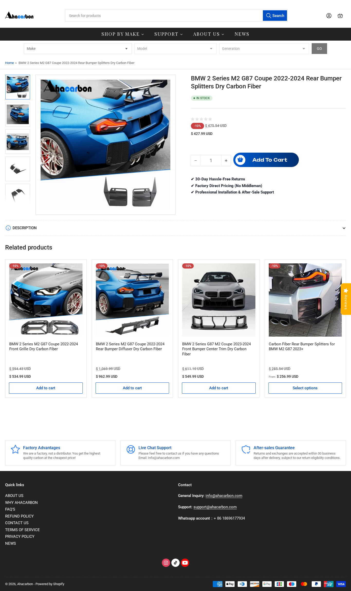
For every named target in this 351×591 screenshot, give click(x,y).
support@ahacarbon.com (215, 507)
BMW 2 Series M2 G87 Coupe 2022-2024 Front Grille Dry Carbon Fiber (43, 347)
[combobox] (176, 16)
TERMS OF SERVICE (22, 530)
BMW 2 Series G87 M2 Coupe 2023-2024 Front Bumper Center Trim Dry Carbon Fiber (216, 349)
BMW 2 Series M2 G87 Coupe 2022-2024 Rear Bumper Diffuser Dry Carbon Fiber (130, 347)
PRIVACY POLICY (19, 536)
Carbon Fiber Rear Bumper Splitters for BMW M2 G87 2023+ (302, 347)
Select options (305, 388)
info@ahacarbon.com (224, 495)
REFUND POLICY (19, 516)
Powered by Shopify (49, 584)
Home (9, 63)
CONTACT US (17, 523)
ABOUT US (14, 495)
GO (319, 49)
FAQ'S (10, 509)
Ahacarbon (25, 584)
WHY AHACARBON (21, 502)
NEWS (10, 543)
